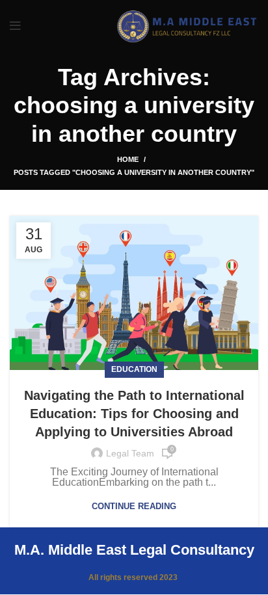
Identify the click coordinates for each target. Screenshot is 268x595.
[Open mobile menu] (15, 26)
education (134, 369)
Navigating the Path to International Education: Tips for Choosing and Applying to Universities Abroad (134, 413)
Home (128, 159)
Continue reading (134, 506)
